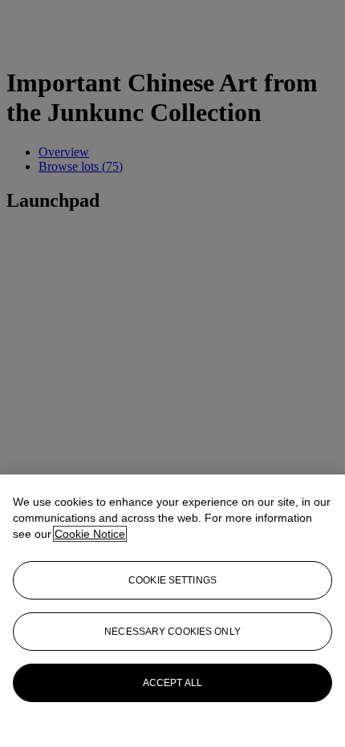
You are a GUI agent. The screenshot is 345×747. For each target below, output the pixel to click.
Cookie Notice (90, 533)
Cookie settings (172, 580)
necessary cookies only (172, 631)
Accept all (172, 682)
